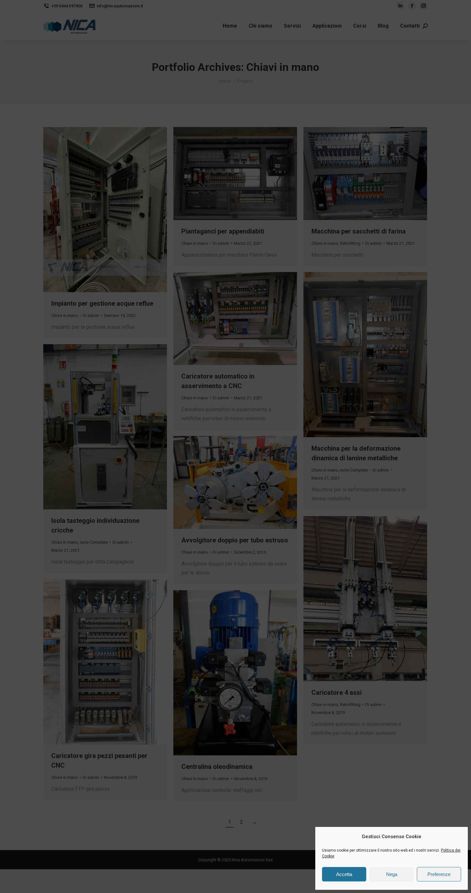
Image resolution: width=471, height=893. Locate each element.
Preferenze (438, 874)
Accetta (344, 874)
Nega (391, 874)
